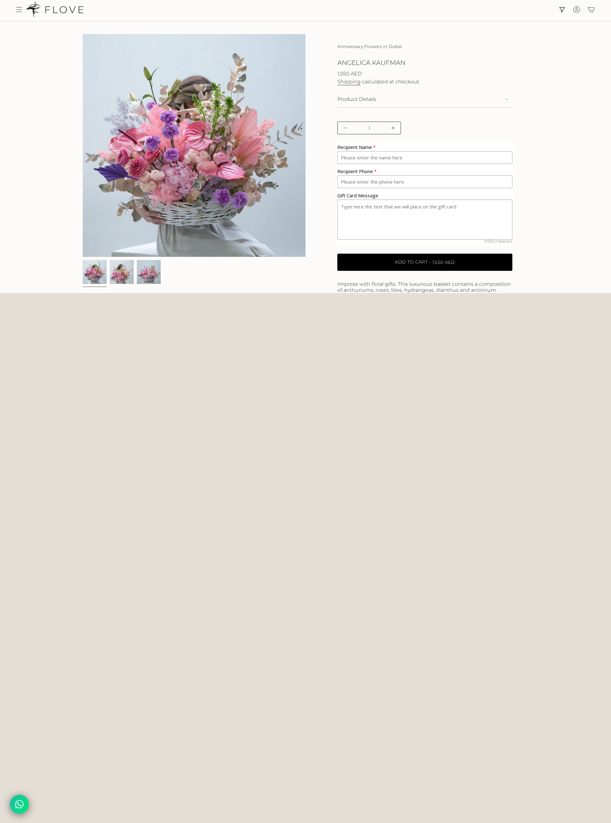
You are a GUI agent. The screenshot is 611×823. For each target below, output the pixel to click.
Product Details (356, 99)
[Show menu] (19, 10)
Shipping (349, 82)
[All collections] (562, 10)
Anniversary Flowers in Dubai (369, 46)
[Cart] (591, 10)
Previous (82, 145)
